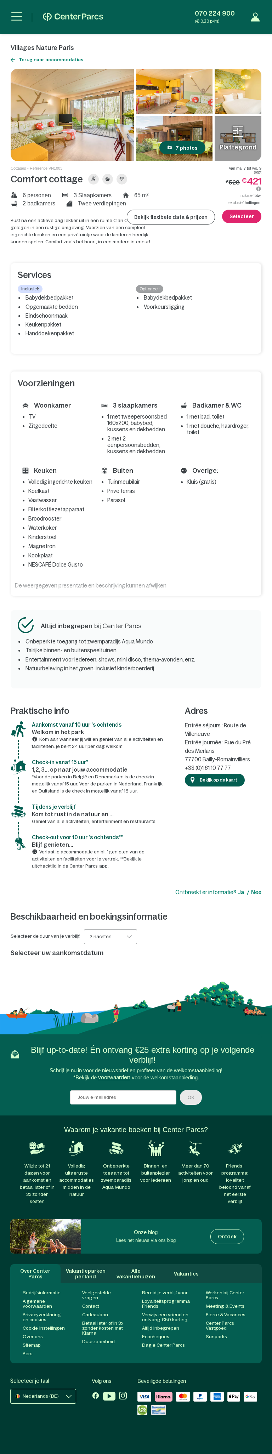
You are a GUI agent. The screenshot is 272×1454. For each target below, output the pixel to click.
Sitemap (32, 1345)
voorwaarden (114, 1077)
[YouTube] (109, 1397)
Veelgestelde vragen (96, 1295)
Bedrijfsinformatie (42, 1292)
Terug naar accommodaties (51, 59)
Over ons (33, 1336)
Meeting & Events (225, 1306)
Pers (28, 1353)
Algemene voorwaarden (37, 1304)
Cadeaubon (95, 1314)
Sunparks (216, 1336)
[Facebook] (96, 1397)
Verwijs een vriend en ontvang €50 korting (165, 1317)
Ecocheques (155, 1336)
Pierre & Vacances (225, 1314)
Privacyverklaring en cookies (42, 1317)
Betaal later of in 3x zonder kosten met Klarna (102, 1328)
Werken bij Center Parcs (225, 1295)
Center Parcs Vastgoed (220, 1325)
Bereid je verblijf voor (165, 1292)
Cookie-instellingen (44, 1328)
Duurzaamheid (98, 1341)
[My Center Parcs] (255, 17)
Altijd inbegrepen (160, 1328)
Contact (90, 1306)
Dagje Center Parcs (163, 1345)
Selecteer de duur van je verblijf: (45, 936)
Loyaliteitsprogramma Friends (166, 1304)
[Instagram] (123, 1397)
